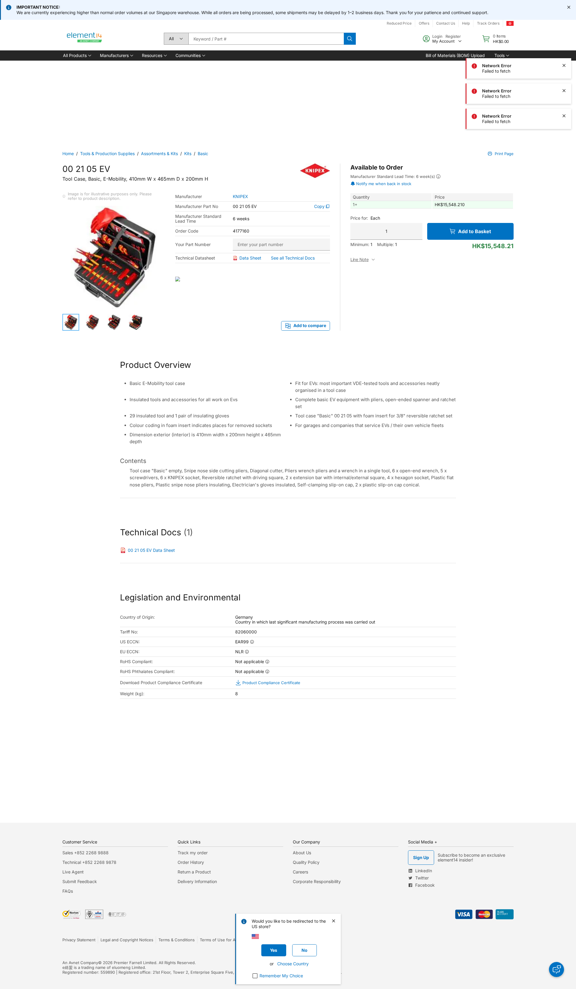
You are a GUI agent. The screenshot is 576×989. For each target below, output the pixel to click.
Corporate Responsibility (317, 881)
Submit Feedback (79, 881)
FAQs (67, 891)
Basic (203, 153)
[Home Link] (84, 38)
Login (437, 36)
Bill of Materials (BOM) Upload (455, 55)
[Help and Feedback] (556, 969)
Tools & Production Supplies (107, 153)
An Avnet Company (80, 962)
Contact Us (445, 23)
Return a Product (194, 871)
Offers (424, 23)
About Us (302, 852)
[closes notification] (569, 7)
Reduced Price (399, 23)
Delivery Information (197, 881)
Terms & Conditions (176, 939)
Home (68, 153)
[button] (76, 55)
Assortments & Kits (159, 153)
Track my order (193, 852)
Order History (191, 862)
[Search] (350, 39)
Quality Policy (306, 862)
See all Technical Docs (293, 257)
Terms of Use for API (219, 939)
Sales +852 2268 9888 (85, 852)
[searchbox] (266, 39)
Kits (187, 153)
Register (453, 36)
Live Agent (73, 871)
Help (466, 23)
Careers (300, 871)
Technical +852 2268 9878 (89, 862)
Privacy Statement (78, 939)
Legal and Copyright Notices (126, 939)
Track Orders (488, 23)
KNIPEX (240, 196)
